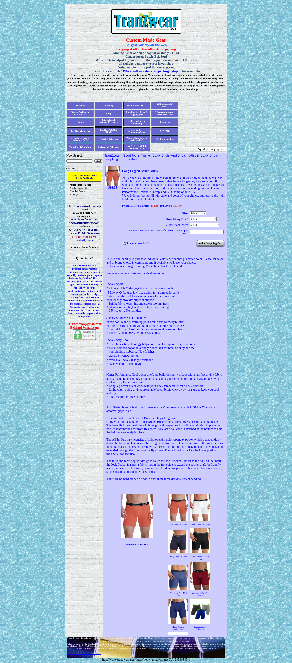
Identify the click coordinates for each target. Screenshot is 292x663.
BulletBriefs (84, 240)
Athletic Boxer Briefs (203, 155)
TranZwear (112, 155)
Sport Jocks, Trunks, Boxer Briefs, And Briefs (154, 155)
